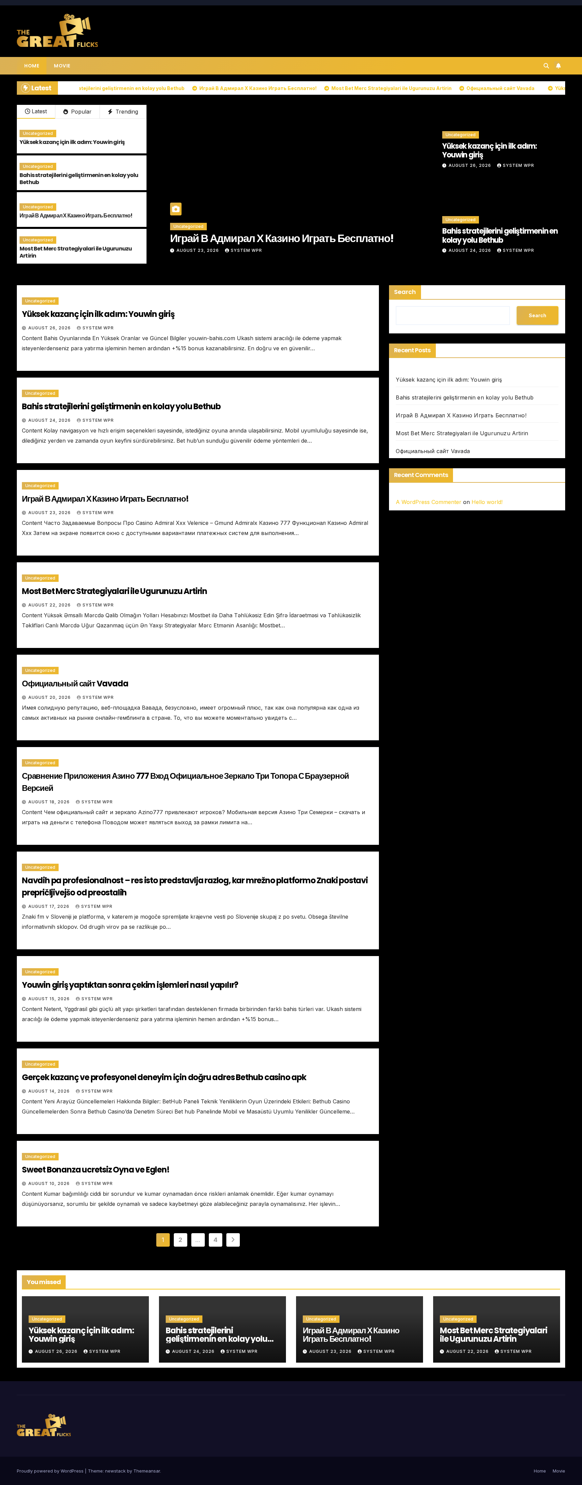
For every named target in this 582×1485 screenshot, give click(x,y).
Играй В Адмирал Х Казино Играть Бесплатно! (76, 215)
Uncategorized (38, 133)
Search (405, 292)
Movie (62, 65)
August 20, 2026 (50, 697)
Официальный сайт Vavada (75, 683)
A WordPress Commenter (428, 502)
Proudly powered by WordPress (51, 1471)
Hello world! (487, 502)
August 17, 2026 (49, 906)
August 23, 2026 (50, 512)
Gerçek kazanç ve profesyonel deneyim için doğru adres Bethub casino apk (164, 1077)
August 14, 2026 (49, 1091)
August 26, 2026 (470, 165)
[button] (546, 65)
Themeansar (146, 1471)
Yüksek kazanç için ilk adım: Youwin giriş (72, 142)
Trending (126, 111)
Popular (80, 111)
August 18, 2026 (49, 801)
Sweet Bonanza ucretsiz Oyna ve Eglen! (95, 1169)
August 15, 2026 (49, 998)
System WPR (246, 250)
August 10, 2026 (49, 1183)
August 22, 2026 (198, 250)
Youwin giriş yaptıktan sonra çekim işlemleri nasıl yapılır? (130, 984)
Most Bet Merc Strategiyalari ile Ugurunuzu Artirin (76, 252)
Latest (39, 111)
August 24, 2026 (470, 250)
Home (31, 65)
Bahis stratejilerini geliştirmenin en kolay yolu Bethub (79, 178)
